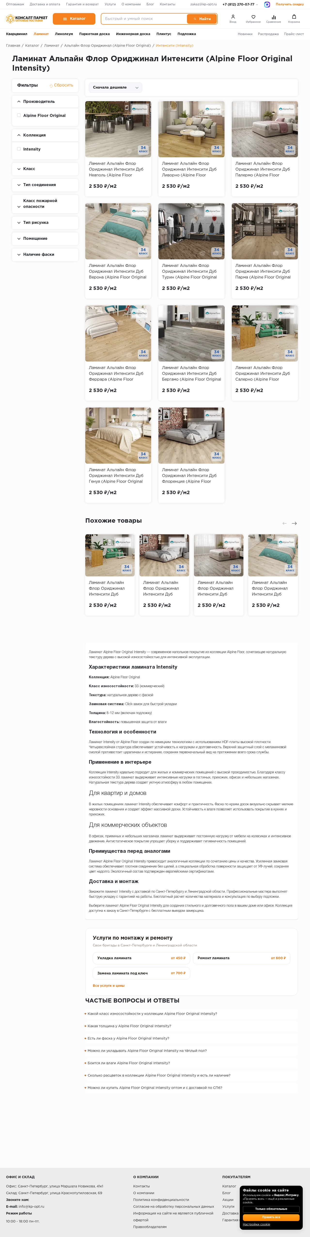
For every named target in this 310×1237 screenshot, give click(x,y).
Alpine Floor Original (44, 116)
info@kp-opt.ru (31, 1206)
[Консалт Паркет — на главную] (26, 19)
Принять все (271, 1217)
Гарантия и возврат (82, 4)
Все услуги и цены (108, 985)
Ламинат (41, 34)
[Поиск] (202, 19)
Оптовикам (15, 4)
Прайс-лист (294, 34)
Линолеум (64, 34)
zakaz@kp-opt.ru (203, 4)
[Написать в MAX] (267, 5)
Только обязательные (271, 1209)
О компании (131, 4)
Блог (150, 4)
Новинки (245, 34)
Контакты (167, 4)
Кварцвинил (16, 34)
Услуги (110, 4)
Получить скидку (290, 4)
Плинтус (163, 34)
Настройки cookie (256, 1224)
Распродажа (268, 34)
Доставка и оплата (45, 4)
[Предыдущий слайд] (284, 523)
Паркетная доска (94, 34)
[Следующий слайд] (294, 523)
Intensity (32, 149)
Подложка (187, 34)
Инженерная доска (133, 34)
